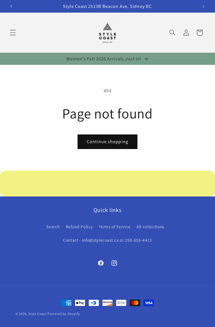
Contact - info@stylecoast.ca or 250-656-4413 (107, 240)
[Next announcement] (203, 6)
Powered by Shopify (63, 314)
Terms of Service (115, 226)
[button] (13, 32)
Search (53, 226)
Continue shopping (107, 141)
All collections (150, 226)
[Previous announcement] (11, 6)
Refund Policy (79, 226)
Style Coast (37, 314)
